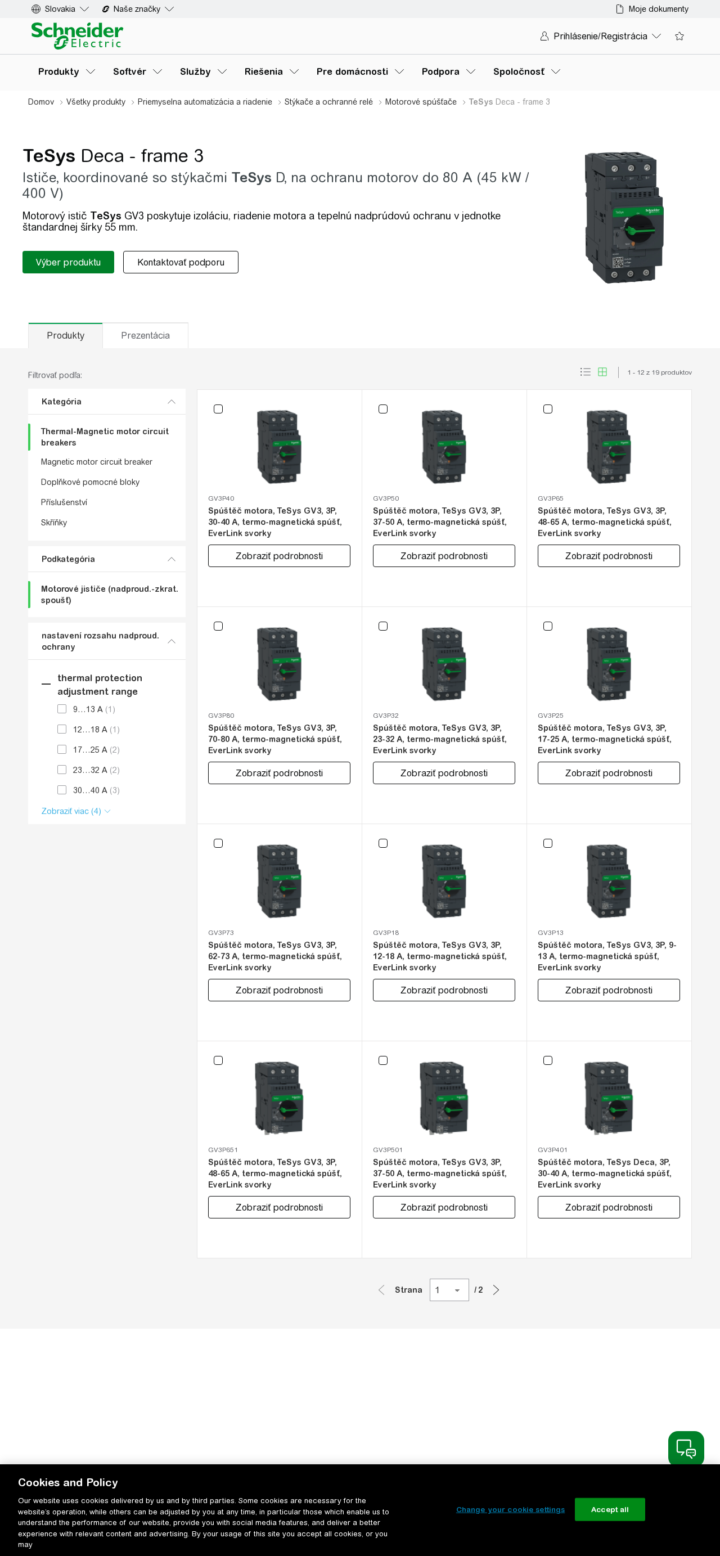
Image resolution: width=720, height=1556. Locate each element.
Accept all (610, 1509)
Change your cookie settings (510, 1509)
